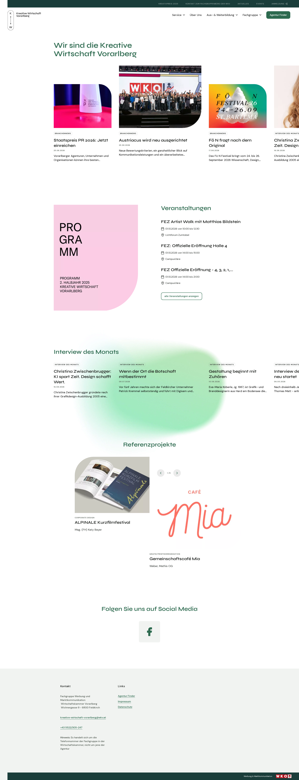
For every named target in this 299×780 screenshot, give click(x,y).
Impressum (124, 701)
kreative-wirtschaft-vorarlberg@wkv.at (83, 717)
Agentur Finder (278, 15)
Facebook (149, 631)
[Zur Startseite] (24, 14)
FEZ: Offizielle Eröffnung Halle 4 (194, 245)
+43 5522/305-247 (71, 727)
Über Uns (196, 15)
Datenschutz (125, 707)
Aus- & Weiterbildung (220, 15)
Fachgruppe (250, 15)
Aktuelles (243, 3)
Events (260, 3)
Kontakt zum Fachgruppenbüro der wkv (208, 3)
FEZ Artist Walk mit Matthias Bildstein (201, 221)
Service (176, 15)
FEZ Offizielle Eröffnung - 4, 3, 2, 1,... (197, 269)
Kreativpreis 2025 (168, 3)
